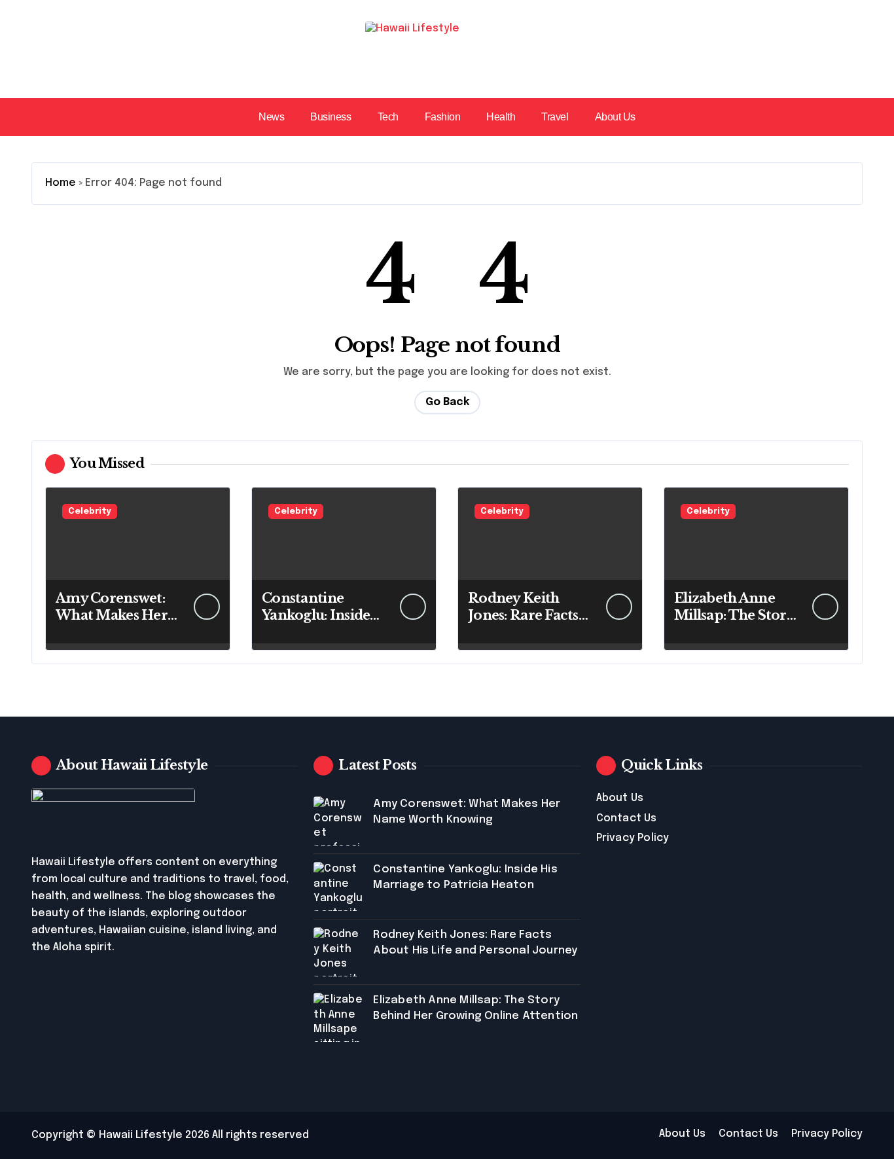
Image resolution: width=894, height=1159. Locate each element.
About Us (615, 116)
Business (330, 116)
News (271, 116)
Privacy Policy (633, 838)
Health (500, 116)
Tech (388, 116)
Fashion (443, 116)
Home (60, 182)
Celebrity (89, 511)
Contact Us (626, 818)
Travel (554, 116)
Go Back (447, 402)
